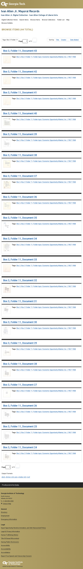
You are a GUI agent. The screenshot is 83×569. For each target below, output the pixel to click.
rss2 (28, 477)
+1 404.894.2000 (8, 501)
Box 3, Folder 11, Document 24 (20, 447)
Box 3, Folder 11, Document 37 (20, 176)
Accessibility (5, 545)
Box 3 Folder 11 (26, 57)
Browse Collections (48, 20)
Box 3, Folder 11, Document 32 (20, 280)
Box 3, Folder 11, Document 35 (20, 217)
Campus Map (7, 503)
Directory (4, 512)
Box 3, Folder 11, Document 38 (20, 155)
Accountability (6, 549)
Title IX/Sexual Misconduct (10, 538)
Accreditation (5, 552)
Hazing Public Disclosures (10, 542)
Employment (5, 516)
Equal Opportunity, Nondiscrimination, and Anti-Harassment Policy (23, 528)
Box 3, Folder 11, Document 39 (20, 134)
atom (3, 477)
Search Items (24, 20)
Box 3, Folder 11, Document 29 (20, 343)
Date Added (74, 40)
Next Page (34, 40)
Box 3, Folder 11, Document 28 (20, 363)
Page (21, 41)
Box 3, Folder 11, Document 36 (20, 196)
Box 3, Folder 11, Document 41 (20, 92)
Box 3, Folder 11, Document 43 (20, 50)
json (16, 477)
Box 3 (18, 57)
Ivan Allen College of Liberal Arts (43, 15)
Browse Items (35, 20)
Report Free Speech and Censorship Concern (16, 556)
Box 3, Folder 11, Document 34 (20, 238)
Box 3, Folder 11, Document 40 (20, 113)
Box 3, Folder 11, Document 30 (20, 322)
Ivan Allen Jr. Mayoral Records (20, 11)
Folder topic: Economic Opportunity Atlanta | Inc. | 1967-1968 (54, 57)
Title (57, 40)
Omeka (17, 485)
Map (67, 20)
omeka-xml (22, 477)
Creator (64, 40)
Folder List (60, 20)
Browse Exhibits (7, 23)
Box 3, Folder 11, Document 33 (20, 259)
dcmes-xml (10, 477)
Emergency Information (9, 519)
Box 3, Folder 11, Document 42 (20, 71)
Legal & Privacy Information (10, 531)
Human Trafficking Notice (9, 535)
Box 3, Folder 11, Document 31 (20, 301)
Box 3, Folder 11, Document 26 (20, 405)
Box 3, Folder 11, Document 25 (20, 426)
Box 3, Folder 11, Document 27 (20, 384)
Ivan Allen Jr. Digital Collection (14, 15)
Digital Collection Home (10, 20)
